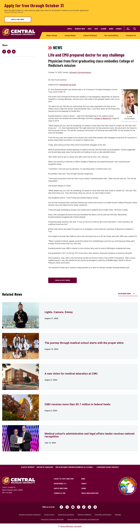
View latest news (62, 280)
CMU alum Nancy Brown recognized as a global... (75, 467)
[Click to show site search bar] (134, 28)
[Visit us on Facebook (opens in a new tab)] (61, 507)
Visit (90, 29)
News (111, 29)
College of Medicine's (102, 118)
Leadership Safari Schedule (108, 467)
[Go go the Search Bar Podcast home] (95, 507)
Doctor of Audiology (45, 467)
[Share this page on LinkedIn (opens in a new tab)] (14, 51)
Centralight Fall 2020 (67, 85)
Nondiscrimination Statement (30, 514)
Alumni (103, 29)
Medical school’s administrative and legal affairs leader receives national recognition (89, 435)
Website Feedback (84, 514)
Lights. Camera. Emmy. (59, 312)
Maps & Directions (60, 488)
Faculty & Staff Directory (64, 479)
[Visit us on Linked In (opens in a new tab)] (89, 507)
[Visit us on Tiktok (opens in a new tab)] (83, 507)
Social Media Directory (90, 493)
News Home (51, 35)
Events (119, 29)
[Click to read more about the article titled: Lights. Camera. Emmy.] (20, 315)
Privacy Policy (49, 514)
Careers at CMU (59, 493)
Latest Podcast (90, 35)
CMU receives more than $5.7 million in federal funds (77, 404)
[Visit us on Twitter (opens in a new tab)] (67, 507)
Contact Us (131, 35)
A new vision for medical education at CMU (71, 373)
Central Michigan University (71, 526)
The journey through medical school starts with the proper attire (84, 342)
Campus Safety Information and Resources (83, 519)
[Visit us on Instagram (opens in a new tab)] (78, 507)
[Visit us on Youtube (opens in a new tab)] (72, 507)
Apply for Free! (17, 19)
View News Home (124, 293)
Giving (83, 488)
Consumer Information (103, 514)
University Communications (80, 72)
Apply (69, 29)
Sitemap (118, 514)
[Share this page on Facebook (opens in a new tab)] (4, 51)
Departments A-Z (60, 484)
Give (96, 29)
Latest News (70, 35)
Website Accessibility (66, 514)
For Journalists (111, 35)
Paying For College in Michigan (52, 519)
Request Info (80, 29)
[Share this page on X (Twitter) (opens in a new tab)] (9, 51)
